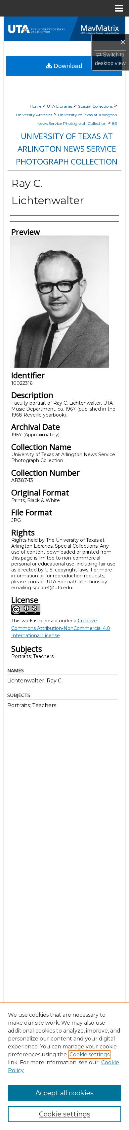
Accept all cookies (64, 1093)
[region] (64, 1066)
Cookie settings (89, 1054)
